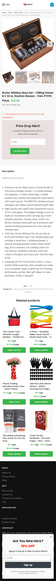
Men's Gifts (18, 12)
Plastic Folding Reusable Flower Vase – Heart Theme (13, 386)
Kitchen (35, 289)
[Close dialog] (51, 537)
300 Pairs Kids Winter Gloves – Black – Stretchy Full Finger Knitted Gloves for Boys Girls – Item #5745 (40, 386)
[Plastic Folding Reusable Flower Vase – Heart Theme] (14, 368)
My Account (7, 490)
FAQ (4, 502)
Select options (14, 350)
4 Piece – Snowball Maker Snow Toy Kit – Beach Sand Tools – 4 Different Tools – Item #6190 (41, 334)
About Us (6, 472)
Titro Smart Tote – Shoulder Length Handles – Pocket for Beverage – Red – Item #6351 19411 (13, 334)
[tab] (28, 171)
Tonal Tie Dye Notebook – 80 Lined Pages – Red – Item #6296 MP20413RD (40, 438)
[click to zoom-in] (28, 44)
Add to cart (14, 402)
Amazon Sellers (9, 518)
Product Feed (8, 522)
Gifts (10, 12)
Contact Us (7, 494)
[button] (50, 44)
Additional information (13, 178)
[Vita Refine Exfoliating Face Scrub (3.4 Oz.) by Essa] (14, 420)
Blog (4, 480)
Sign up (28, 565)
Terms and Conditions (12, 498)
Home (4, 12)
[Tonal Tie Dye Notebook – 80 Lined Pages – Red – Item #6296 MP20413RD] (41, 420)
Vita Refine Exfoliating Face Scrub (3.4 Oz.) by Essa (14, 438)
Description (8, 171)
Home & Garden (24, 289)
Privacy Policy (8, 476)
